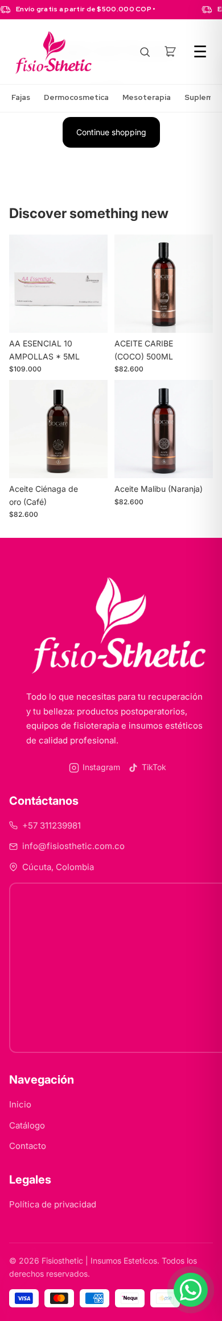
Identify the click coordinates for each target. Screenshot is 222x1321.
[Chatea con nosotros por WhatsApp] (191, 1290)
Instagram (101, 767)
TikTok (154, 767)
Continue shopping (111, 132)
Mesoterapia (146, 97)
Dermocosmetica (76, 97)
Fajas (20, 97)
